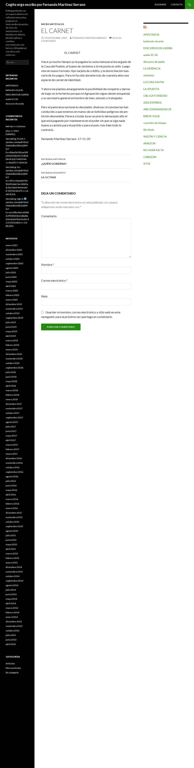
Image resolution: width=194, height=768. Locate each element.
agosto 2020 (12, 268)
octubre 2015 (12, 521)
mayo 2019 (11, 331)
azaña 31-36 (150, 54)
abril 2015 (11, 549)
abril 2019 (11, 336)
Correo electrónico (54, 280)
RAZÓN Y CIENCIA (155, 136)
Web (44, 296)
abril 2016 (11, 494)
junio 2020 (11, 277)
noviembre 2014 (14, 571)
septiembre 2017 (14, 417)
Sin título (148, 129)
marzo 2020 (12, 290)
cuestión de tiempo (154, 122)
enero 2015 (12, 562)
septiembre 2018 (14, 367)
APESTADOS (151, 34)
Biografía (160, 4)
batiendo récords (153, 41)
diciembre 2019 (14, 304)
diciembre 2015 (14, 512)
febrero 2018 (12, 394)
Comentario (49, 216)
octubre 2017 (12, 413)
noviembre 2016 (14, 462)
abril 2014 (11, 603)
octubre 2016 (12, 467)
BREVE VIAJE (151, 116)
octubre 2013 (12, 630)
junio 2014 (11, 594)
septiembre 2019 (14, 317)
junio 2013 (11, 639)
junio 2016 (11, 485)
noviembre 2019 (14, 308)
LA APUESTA (151, 88)
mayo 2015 (11, 544)
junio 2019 (11, 326)
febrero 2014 (12, 612)
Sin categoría (12, 672)
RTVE (146, 163)
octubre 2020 (12, 258)
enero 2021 (12, 245)
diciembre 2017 (14, 404)
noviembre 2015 (14, 517)
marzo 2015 (12, 553)
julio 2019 (11, 322)
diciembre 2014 (14, 567)
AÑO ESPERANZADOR (157, 109)
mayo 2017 (11, 435)
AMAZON (149, 143)
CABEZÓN (149, 156)
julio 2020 (11, 272)
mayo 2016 (11, 490)
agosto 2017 (12, 422)
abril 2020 (11, 286)
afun (8, 130)
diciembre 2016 (14, 458)
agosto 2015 (12, 530)
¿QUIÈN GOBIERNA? (53, 161)
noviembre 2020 (14, 254)
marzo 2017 (12, 444)
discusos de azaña (154, 61)
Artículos (10, 663)
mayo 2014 (11, 598)
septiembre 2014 (14, 580)
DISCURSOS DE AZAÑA (157, 48)
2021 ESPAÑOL (152, 102)
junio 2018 (11, 376)
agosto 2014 (12, 585)
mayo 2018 (11, 381)
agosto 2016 (12, 476)
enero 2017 (12, 453)
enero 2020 (12, 299)
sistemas (148, 75)
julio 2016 (11, 481)
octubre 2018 (12, 363)
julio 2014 (11, 589)
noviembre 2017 (14, 408)
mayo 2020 (11, 281)
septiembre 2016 (14, 472)
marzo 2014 (12, 608)
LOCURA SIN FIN (153, 82)
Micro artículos (52, 24)
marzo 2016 (12, 499)
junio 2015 (11, 540)
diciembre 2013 (14, 621)
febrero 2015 (12, 558)
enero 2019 (12, 349)
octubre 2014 (12, 576)
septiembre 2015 (14, 526)
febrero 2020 (12, 295)
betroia (9, 126)
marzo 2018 (12, 390)
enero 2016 (12, 508)
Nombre (47, 264)
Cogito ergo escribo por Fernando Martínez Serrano (45, 4)
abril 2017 (11, 440)
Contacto (176, 4)
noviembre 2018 (14, 358)
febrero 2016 (12, 503)
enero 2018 (12, 399)
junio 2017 (11, 431)
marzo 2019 (12, 340)
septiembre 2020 (14, 263)
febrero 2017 (12, 449)
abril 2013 (11, 644)
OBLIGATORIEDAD (155, 95)
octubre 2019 (12, 313)
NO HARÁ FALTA (153, 150)
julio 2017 (11, 426)
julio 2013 (11, 635)
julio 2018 (11, 372)
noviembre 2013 (14, 626)
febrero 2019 (12, 345)
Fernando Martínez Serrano (89, 37)
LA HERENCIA (151, 68)
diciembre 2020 (14, 249)
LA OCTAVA (53, 175)
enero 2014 (12, 617)
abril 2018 (11, 385)
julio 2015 (11, 535)
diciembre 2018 (14, 354)
